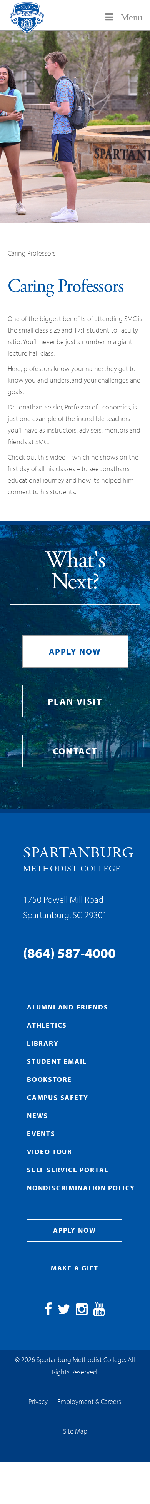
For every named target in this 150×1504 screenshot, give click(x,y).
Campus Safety (57, 1097)
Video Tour (49, 1151)
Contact (75, 751)
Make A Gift (74, 1267)
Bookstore (49, 1079)
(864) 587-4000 (69, 952)
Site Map (75, 1431)
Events (41, 1133)
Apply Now (75, 651)
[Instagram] (82, 1311)
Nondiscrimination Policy (81, 1187)
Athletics (47, 1025)
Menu (131, 17)
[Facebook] (48, 1311)
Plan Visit (75, 701)
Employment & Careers (89, 1401)
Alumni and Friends (67, 1007)
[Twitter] (64, 1311)
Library (43, 1043)
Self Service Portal (67, 1169)
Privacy (38, 1401)
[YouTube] (99, 1311)
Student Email (57, 1061)
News (37, 1115)
